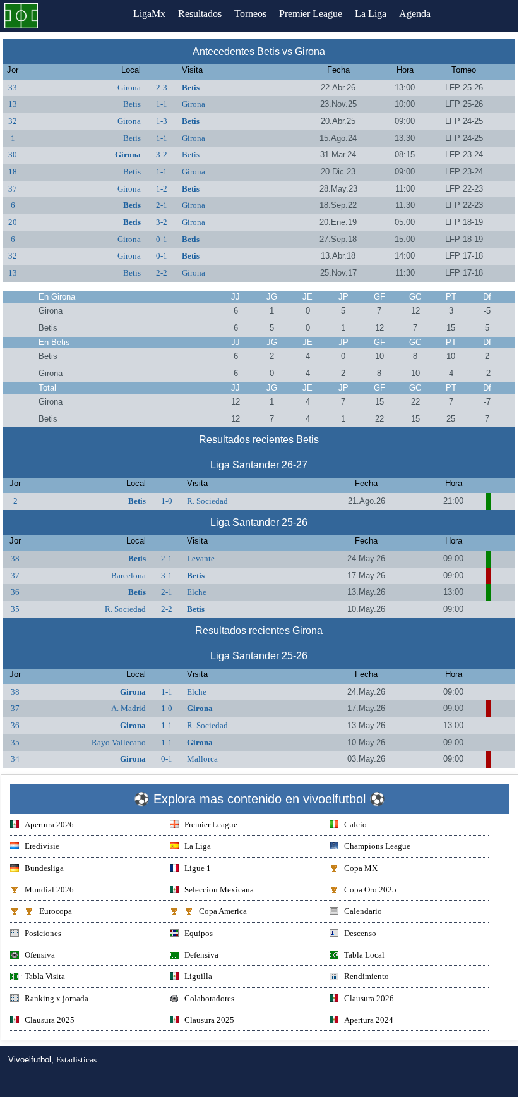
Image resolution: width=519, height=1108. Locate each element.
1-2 (161, 188)
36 (15, 592)
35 (15, 609)
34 (15, 759)
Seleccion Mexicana (219, 889)
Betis (191, 87)
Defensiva (201, 954)
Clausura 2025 (50, 1020)
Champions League (377, 846)
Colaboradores (209, 998)
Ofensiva (40, 954)
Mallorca (202, 759)
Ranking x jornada (56, 998)
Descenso (360, 933)
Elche (196, 592)
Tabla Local (364, 954)
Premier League (310, 13)
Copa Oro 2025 (370, 889)
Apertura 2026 (49, 824)
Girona (129, 87)
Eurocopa (55, 911)
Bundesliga (44, 868)
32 (12, 121)
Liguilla (198, 976)
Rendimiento (366, 976)
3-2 (161, 154)
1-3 (161, 121)
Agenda (415, 13)
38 (15, 558)
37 (12, 188)
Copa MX (361, 868)
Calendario (363, 911)
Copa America (223, 911)
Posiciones (43, 933)
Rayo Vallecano (119, 742)
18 (12, 171)
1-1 (161, 104)
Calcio (355, 824)
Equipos (198, 933)
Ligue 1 (197, 868)
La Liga (370, 13)
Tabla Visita (45, 976)
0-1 (161, 239)
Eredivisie (42, 846)
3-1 (166, 575)
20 (12, 222)
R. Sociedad (207, 501)
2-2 (161, 272)
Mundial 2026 (49, 889)
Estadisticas (76, 1059)
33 (12, 87)
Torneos (250, 13)
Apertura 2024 (368, 1020)
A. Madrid (128, 708)
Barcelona (128, 575)
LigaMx (149, 13)
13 (12, 104)
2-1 (161, 205)
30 (12, 154)
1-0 (166, 501)
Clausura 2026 (369, 998)
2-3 (161, 87)
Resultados (200, 13)
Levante (201, 558)
